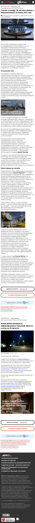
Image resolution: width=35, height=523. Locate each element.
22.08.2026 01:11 (5, 318)
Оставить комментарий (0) (17, 295)
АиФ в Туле (13, 353)
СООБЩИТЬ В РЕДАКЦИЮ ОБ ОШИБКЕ (13, 471)
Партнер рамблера (15, 515)
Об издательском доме (9, 458)
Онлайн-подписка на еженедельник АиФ (16, 463)
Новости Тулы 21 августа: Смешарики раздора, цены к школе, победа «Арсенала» (15, 403)
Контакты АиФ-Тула (23, 465)
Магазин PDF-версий (8, 460)
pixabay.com (4, 41)
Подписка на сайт (7, 465)
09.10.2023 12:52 (5, 6)
